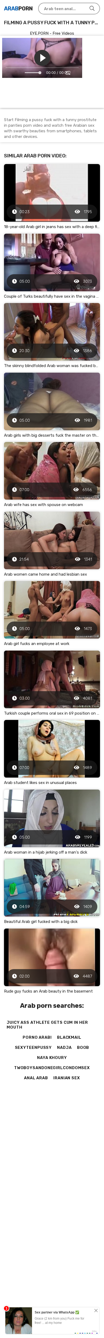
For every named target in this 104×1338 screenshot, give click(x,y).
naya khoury (52, 1057)
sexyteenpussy (33, 1047)
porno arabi (37, 1037)
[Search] (92, 8)
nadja (64, 1047)
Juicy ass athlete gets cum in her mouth (47, 1025)
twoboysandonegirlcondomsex (52, 1067)
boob (83, 1047)
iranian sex (66, 1078)
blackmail (69, 1037)
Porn (18, 8)
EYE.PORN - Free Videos (52, 33)
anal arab (36, 1078)
